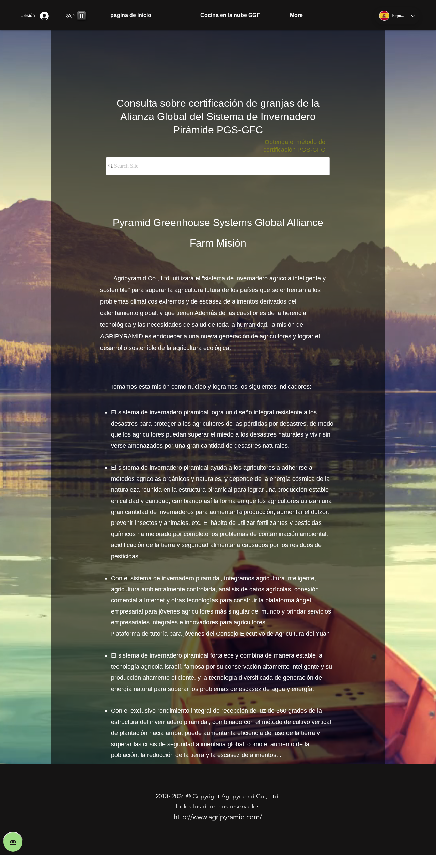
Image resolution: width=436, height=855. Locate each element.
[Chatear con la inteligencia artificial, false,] (12, 842)
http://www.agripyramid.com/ (218, 817)
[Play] (81, 15)
